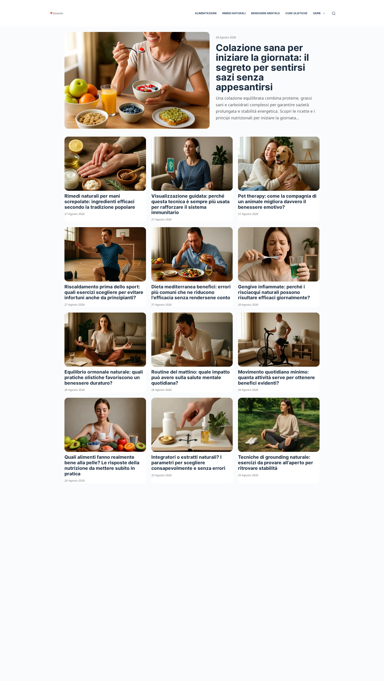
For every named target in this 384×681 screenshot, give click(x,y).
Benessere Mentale (265, 13)
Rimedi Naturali (234, 13)
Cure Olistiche (296, 13)
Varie (317, 13)
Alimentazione (206, 13)
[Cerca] (333, 13)
